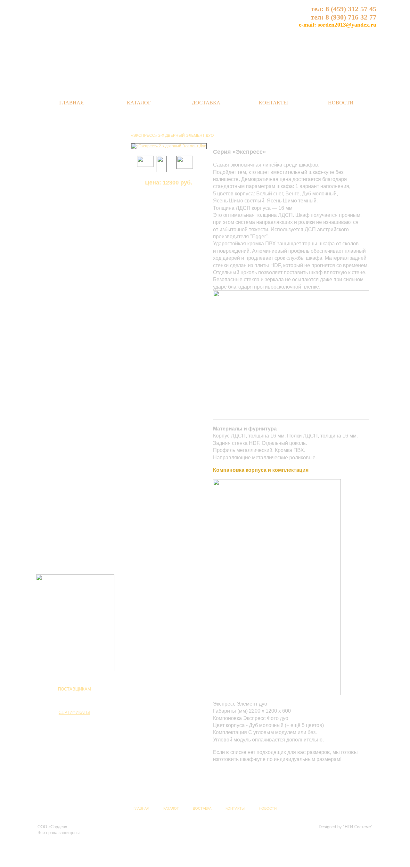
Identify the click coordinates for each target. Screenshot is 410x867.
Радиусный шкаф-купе (71, 488)
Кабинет (58, 195)
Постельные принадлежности (78, 431)
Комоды (57, 397)
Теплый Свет (95, 24)
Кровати (57, 380)
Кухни (55, 206)
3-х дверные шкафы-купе (74, 471)
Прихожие (60, 321)
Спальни (59, 360)
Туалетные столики (68, 406)
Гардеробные (63, 423)
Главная (71, 102)
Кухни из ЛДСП (64, 234)
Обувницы (59, 349)
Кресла (56, 546)
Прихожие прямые (67, 332)
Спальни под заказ (68, 440)
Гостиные (60, 310)
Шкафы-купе (62, 480)
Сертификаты (74, 712)
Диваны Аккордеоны (69, 530)
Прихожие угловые (68, 341)
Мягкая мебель (66, 518)
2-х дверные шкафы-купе (74, 462)
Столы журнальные (69, 291)
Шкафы (57, 451)
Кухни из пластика (67, 225)
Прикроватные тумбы (70, 414)
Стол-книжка (62, 273)
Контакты (273, 102)
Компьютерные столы (71, 265)
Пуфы (56, 555)
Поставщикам (74, 689)
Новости (341, 102)
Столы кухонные (66, 299)
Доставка (206, 102)
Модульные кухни (67, 217)
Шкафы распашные (68, 497)
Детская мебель (67, 508)
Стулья (57, 538)
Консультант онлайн (74, 130)
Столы (56, 254)
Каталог (139, 102)
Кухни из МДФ (63, 243)
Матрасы (58, 389)
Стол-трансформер (68, 282)
